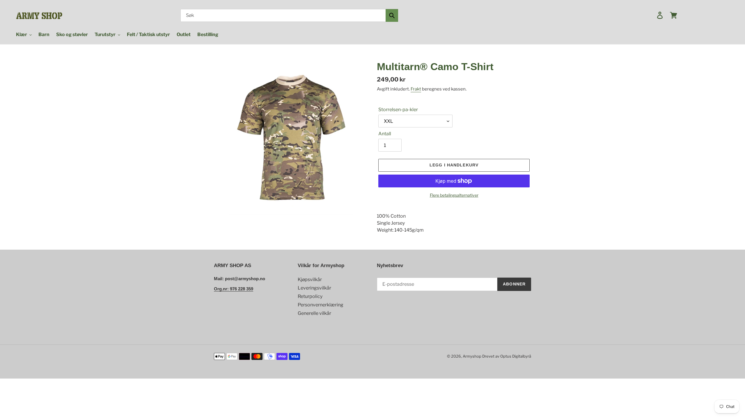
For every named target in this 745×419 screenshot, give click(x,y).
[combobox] (289, 15)
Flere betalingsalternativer (454, 195)
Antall (384, 133)
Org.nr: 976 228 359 (233, 288)
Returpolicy (310, 296)
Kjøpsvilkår (310, 279)
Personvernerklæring (320, 305)
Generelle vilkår (314, 313)
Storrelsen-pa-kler (398, 109)
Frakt (416, 89)
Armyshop (472, 356)
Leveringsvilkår (314, 288)
